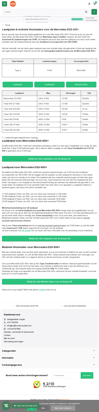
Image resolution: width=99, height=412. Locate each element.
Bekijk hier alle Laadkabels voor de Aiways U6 (49, 159)
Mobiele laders (81, 84)
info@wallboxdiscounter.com (19, 326)
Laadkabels (49, 84)
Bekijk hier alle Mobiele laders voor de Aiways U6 (49, 282)
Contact (7, 335)
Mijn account (9, 338)
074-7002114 (12, 322)
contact (42, 290)
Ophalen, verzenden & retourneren (19, 332)
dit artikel (26, 230)
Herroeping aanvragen (13, 341)
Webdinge (65, 400)
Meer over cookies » (63, 408)
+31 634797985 (13, 329)
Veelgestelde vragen (16, 319)
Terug (7, 25)
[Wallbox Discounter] (13, 4)
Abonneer (87, 375)
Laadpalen (17, 84)
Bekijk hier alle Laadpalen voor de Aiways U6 (49, 238)
